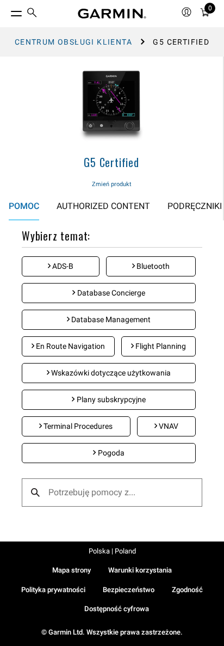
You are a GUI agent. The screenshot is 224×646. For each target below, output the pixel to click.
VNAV (167, 426)
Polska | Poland (112, 551)
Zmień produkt (112, 184)
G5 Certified (111, 162)
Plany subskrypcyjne (110, 399)
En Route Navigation (69, 346)
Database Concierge (110, 292)
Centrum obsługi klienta (73, 42)
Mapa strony (71, 570)
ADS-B (62, 266)
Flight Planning (160, 346)
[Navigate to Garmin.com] (112, 13)
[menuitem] (32, 14)
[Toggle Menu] (6, 11)
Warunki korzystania (140, 570)
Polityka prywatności (53, 590)
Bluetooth (152, 266)
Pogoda (110, 452)
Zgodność (187, 590)
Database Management (110, 319)
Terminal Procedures (77, 426)
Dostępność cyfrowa (116, 609)
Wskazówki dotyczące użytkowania (110, 372)
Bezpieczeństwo (128, 590)
